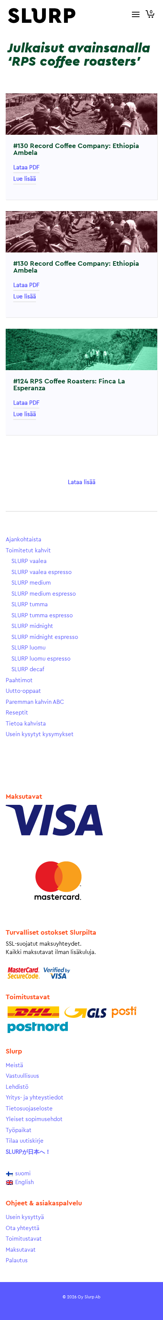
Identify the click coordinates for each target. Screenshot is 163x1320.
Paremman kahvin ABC (35, 702)
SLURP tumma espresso (42, 615)
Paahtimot (19, 680)
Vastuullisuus (22, 1076)
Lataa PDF (26, 167)
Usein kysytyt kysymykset (40, 734)
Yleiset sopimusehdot (34, 1119)
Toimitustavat (24, 1239)
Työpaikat (18, 1130)
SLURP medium (31, 583)
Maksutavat (21, 1250)
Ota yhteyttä (22, 1228)
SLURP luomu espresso (41, 659)
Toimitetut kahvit (28, 551)
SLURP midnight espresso (44, 637)
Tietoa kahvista (26, 724)
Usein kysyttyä (25, 1217)
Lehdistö (17, 1087)
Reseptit (17, 713)
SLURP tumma (29, 604)
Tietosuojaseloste (29, 1109)
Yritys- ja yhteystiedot (34, 1098)
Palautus (17, 1260)
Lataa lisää (82, 482)
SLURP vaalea (29, 561)
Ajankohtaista (23, 540)
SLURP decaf (27, 669)
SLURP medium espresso (43, 594)
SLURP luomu (28, 648)
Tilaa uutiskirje (25, 1141)
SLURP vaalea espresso (41, 572)
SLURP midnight (32, 626)
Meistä (14, 1065)
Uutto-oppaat (23, 691)
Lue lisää (24, 179)
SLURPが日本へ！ (28, 1152)
